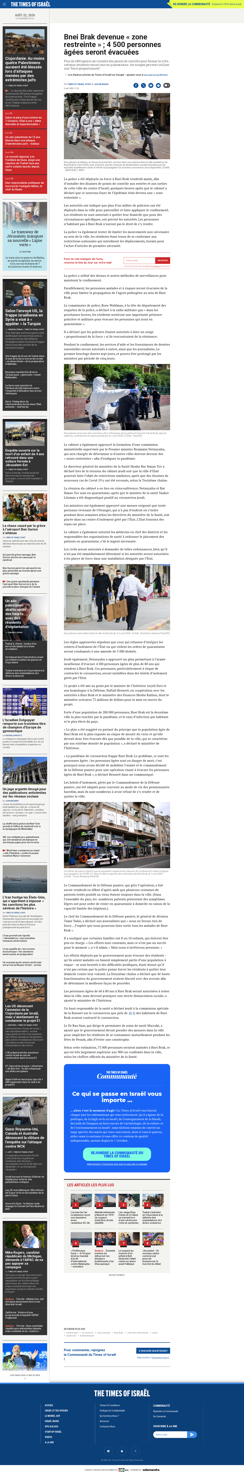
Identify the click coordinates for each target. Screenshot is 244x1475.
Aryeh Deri (71, 1335)
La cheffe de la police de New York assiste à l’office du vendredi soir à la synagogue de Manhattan (22, 826)
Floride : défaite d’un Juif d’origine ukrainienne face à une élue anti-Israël (24, 1302)
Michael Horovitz (14, 735)
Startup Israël (53, 1431)
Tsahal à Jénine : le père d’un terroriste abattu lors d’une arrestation (21, 646)
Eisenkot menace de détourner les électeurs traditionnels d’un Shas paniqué (105, 1257)
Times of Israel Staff (79, 84)
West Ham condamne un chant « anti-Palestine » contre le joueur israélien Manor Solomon (21, 853)
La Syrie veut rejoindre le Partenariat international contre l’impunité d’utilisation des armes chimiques (23, 389)
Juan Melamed (12, 801)
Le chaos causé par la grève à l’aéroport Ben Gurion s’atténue (24, 529)
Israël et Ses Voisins (56, 1410)
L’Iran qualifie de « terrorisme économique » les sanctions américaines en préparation (19, 952)
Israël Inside (72, 1332)
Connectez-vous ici (160, 1357)
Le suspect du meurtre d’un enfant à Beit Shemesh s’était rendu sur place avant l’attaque (127, 1257)
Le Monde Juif (52, 1416)
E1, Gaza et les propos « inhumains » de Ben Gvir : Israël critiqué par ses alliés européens (24, 1069)
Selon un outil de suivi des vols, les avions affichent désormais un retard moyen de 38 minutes (24, 543)
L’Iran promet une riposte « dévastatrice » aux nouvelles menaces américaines (19, 938)
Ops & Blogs (51, 1426)
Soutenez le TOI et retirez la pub (227, 4)
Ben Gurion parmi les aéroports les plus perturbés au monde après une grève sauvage (22, 571)
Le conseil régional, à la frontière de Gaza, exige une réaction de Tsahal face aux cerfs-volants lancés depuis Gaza (22, 163)
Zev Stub (26, 252)
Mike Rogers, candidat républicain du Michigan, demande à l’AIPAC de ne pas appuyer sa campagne (24, 1260)
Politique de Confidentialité (112, 1410)
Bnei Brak (118, 1332)
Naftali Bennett (87, 1335)
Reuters (12, 1025)
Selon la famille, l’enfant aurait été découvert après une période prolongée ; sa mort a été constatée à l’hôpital (23, 477)
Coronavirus (87, 1332)
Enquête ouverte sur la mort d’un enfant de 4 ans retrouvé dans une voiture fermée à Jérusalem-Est (24, 457)
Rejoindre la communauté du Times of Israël (117, 1154)
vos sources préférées (156, 75)
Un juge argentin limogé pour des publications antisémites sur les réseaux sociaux (24, 792)
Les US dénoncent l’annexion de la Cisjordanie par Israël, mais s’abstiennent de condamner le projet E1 (22, 1013)
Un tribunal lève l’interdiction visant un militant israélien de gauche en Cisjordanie (24, 660)
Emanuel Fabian (15, 329)
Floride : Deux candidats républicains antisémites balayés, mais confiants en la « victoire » (24, 1328)
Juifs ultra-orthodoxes (137, 1332)
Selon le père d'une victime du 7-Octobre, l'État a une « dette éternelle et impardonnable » (23, 121)
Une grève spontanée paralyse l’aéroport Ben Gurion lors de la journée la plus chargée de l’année (21, 584)
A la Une (49, 1442)
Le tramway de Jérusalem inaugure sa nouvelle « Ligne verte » (25, 238)
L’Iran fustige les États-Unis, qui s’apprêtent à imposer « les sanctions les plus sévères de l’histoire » (24, 902)
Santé (155, 1332)
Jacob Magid (101, 84)
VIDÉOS (48, 1437)
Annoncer (104, 1421)
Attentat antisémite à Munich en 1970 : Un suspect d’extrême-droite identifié (105, 1217)
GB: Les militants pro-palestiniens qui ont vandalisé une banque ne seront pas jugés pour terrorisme (21, 840)
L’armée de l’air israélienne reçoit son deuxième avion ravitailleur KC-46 (80, 1217)
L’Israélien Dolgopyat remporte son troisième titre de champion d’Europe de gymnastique (24, 725)
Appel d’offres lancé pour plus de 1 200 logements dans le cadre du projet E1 (24, 1082)
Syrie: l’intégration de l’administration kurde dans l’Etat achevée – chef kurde (23, 404)
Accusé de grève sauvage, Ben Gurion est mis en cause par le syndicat (19, 557)
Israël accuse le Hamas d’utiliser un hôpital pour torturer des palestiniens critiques (24, 1179)
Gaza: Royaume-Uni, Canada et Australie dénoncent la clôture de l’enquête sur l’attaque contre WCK (24, 1137)
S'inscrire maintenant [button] (153, 1350)
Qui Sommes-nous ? (109, 1416)
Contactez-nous (107, 1426)
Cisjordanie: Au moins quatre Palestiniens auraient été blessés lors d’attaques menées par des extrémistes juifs (24, 69)
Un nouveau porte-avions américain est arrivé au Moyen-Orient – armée (22, 963)
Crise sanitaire (103, 1332)
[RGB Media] (124, 1470)
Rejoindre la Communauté (191, 4)
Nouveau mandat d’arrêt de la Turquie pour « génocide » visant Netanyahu (23, 375)
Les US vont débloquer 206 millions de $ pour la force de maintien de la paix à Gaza (24, 1193)
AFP (10, 1152)
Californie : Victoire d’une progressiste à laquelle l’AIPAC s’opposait (22, 1315)
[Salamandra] (151, 1470)
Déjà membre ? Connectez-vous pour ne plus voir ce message (117, 1163)
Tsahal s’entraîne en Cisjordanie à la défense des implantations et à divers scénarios (152, 1217)
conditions (157, 266)
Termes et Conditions (110, 1405)
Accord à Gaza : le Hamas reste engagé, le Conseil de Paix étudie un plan (24, 1206)
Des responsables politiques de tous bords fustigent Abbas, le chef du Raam (24, 186)
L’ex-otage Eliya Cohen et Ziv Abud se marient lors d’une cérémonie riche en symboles (129, 1217)
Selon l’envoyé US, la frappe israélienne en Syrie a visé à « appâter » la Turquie (24, 317)
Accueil (49, 1405)
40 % (131, 1013)
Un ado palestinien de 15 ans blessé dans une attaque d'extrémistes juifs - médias (22, 140)
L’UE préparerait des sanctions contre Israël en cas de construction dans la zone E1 (22, 1055)
